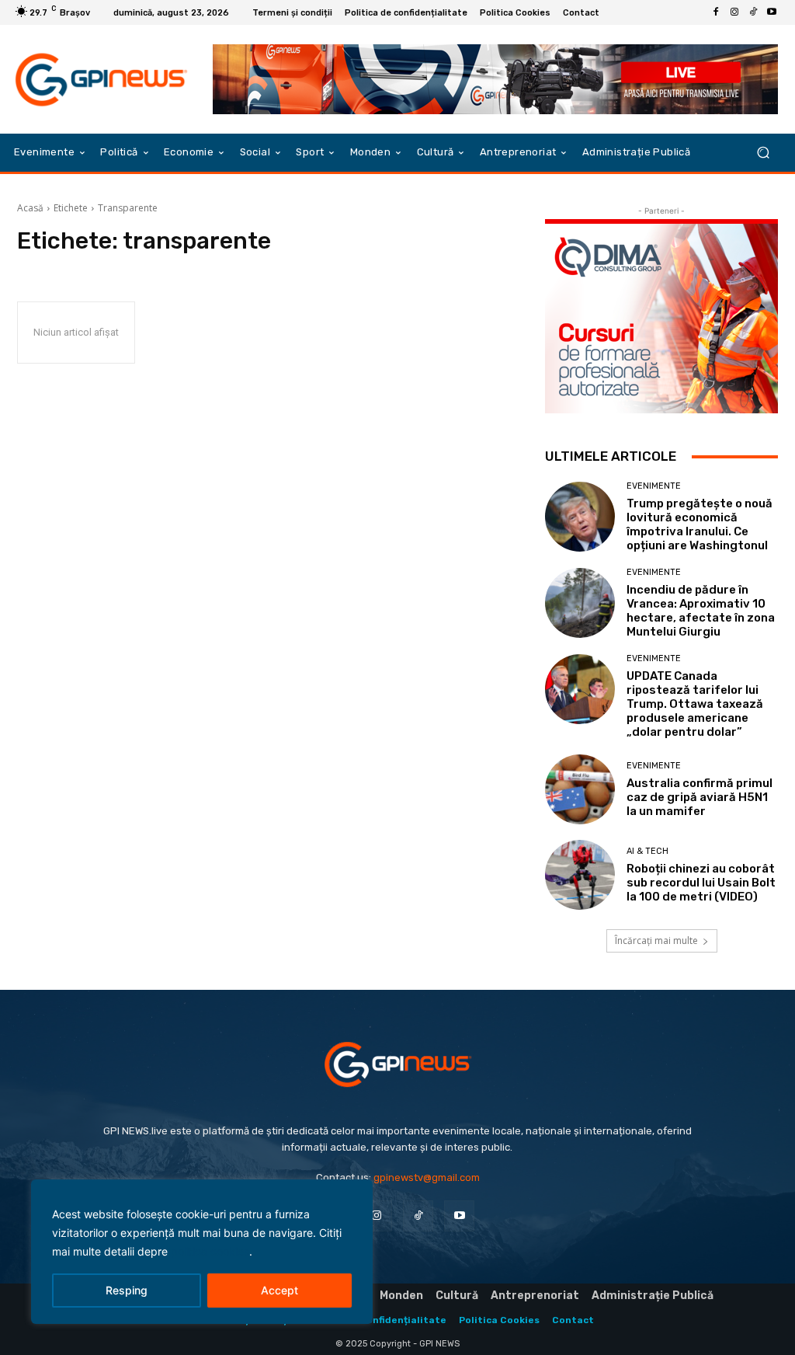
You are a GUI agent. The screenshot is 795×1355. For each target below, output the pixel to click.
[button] (763, 152)
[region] (202, 1251)
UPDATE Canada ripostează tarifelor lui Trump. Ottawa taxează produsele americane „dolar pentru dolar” (695, 704)
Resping (127, 1290)
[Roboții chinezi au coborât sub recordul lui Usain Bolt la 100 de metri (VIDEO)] (580, 875)
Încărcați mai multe (656, 940)
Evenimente (654, 486)
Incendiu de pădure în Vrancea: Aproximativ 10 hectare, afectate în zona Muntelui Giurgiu (701, 611)
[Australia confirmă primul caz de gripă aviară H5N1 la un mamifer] (580, 789)
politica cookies (210, 1251)
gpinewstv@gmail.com (426, 1177)
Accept (279, 1290)
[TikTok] (753, 12)
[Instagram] (734, 12)
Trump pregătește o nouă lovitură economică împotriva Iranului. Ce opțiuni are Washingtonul (699, 524)
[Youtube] (771, 12)
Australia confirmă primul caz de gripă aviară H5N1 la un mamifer (699, 797)
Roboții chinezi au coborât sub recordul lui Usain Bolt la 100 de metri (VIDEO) (701, 883)
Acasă (30, 207)
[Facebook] (715, 12)
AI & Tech (647, 851)
